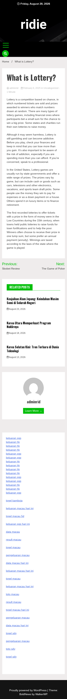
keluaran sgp (13, 438)
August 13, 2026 (17, 357)
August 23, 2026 (17, 309)
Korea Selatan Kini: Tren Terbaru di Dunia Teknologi (33, 349)
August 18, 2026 (17, 333)
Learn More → (33, 410)
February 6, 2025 (32, 88)
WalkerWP (41, 694)
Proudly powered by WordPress (28, 690)
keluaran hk (13, 441)
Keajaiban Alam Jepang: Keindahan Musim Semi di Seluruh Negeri (33, 301)
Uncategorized (51, 88)
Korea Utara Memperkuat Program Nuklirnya (29, 325)
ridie (33, 24)
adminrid (14, 88)
